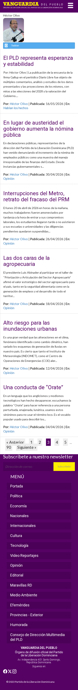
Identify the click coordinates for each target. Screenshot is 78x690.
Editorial (16, 575)
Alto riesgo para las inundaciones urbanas (30, 326)
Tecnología (19, 545)
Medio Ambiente (23, 595)
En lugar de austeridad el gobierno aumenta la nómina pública (38, 129)
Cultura (16, 535)
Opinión (8, 178)
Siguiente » (26, 447)
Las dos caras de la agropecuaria (26, 261)
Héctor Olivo (19, 104)
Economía (18, 506)
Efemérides (20, 605)
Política (16, 496)
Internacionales (23, 525)
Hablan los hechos (15, 108)
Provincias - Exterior (26, 615)
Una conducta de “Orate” (33, 387)
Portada (16, 486)
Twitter (15, 45)
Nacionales (19, 516)
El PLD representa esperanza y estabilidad (38, 61)
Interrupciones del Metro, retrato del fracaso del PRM (36, 196)
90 (8, 447)
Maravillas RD (21, 585)
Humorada (18, 624)
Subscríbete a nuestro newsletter (38, 456)
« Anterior (15, 442)
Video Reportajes (24, 555)
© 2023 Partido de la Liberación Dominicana (30, 681)
